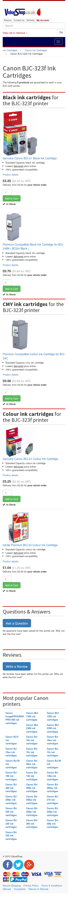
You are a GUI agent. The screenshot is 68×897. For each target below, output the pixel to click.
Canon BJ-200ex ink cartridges (52, 788)
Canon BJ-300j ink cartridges (52, 823)
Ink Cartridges (10, 50)
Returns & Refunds (38, 889)
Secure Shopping (12, 885)
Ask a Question (17, 623)
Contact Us (19, 20)
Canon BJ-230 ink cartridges (11, 823)
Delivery (30, 20)
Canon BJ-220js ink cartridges (52, 811)
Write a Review (17, 666)
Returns (8, 20)
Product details (10, 174)
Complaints (20, 889)
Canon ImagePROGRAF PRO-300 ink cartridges (14, 718)
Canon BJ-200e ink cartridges (32, 788)
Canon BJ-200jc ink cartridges (11, 800)
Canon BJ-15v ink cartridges (52, 752)
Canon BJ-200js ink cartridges (32, 800)
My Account (43, 20)
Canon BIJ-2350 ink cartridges (53, 728)
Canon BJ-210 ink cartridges (52, 800)
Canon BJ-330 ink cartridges (11, 835)
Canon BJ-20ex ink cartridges (32, 764)
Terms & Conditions (51, 885)
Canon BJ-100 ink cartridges (11, 776)
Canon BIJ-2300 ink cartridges (32, 728)
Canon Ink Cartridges (36, 50)
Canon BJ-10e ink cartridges (32, 740)
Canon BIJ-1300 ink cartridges (32, 716)
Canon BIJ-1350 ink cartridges (53, 716)
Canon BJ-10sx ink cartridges (11, 752)
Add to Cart (11, 198)
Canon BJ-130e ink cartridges (52, 776)
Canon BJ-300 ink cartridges (32, 823)
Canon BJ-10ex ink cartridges (52, 740)
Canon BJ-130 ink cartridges (32, 776)
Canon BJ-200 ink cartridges (11, 788)
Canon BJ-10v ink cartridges (32, 752)
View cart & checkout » (15, 32)
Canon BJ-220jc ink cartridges (32, 811)
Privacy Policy (31, 885)
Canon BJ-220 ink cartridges (11, 811)
